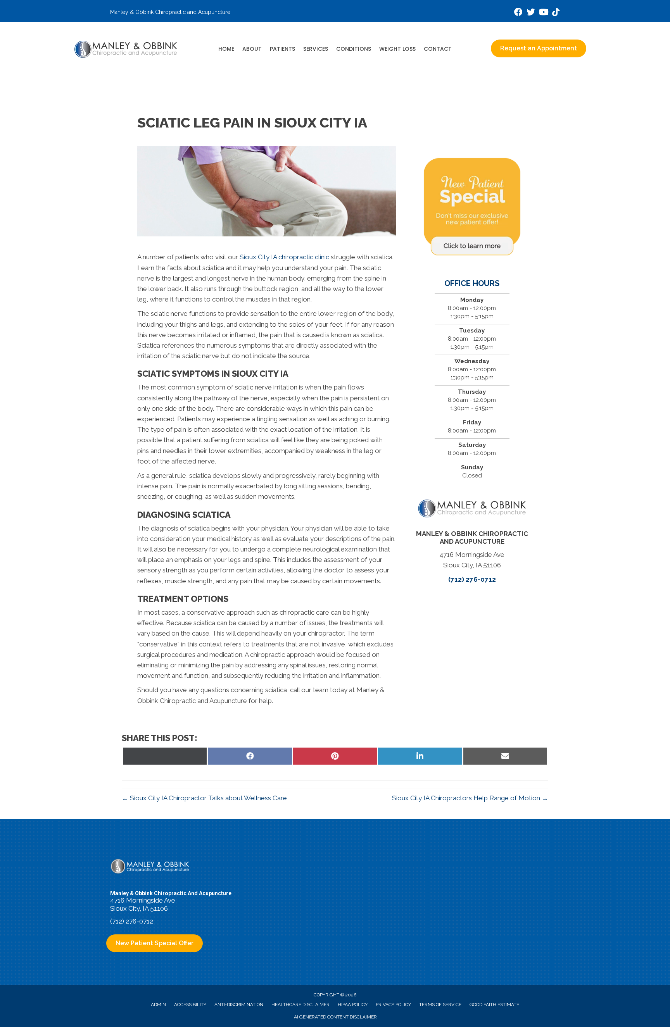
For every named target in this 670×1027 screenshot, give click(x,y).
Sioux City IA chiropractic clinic (284, 257)
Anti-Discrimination (238, 1004)
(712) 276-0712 (472, 579)
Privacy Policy (393, 1004)
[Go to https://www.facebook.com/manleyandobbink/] (518, 13)
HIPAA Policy (353, 1004)
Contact (438, 49)
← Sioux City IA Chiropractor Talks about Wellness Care (204, 798)
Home (226, 49)
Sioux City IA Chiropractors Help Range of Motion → (470, 798)
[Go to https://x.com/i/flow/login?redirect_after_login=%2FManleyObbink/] (531, 13)
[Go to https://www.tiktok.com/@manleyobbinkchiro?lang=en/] (555, 13)
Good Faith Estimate (494, 1004)
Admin (158, 1004)
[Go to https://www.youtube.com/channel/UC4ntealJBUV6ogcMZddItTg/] (543, 13)
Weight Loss (397, 49)
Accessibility (190, 1004)
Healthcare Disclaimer (300, 1004)
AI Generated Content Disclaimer (335, 1017)
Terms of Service (440, 1004)
